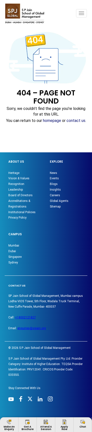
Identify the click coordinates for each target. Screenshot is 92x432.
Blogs (54, 184)
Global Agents (59, 201)
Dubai (12, 251)
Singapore (15, 257)
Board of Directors (20, 195)
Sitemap (55, 206)
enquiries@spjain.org (31, 328)
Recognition (16, 184)
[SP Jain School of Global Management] (26, 13)
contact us (75, 120)
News (53, 173)
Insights (55, 189)
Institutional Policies (22, 212)
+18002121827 (25, 317)
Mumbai (13, 245)
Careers (55, 195)
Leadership (15, 189)
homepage (52, 120)
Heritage (13, 173)
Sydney (13, 262)
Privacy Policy (17, 217)
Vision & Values (18, 178)
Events (54, 178)
